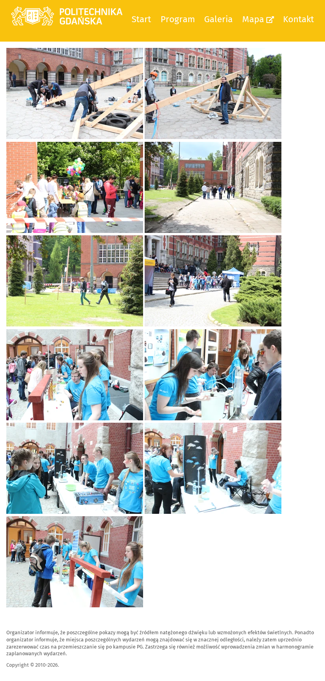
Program (178, 19)
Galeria (218, 19)
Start (141, 19)
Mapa (254, 19)
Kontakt (298, 19)
